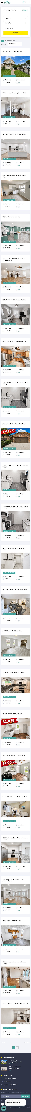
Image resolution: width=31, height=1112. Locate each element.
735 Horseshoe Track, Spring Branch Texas (14, 963)
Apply (19, 82)
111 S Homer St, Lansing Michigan (13, 51)
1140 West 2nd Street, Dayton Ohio (14, 755)
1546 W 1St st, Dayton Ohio (11, 217)
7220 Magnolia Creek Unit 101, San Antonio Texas (13, 880)
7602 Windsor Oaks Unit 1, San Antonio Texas (15, 383)
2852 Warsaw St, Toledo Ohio (12, 631)
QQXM (28, 1107)
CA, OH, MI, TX (8, 1081)
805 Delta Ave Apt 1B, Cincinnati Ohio (15, 589)
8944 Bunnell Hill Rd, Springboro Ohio (14, 341)
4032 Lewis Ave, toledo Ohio (12, 921)
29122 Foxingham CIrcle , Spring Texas (15, 796)
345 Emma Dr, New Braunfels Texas (14, 424)
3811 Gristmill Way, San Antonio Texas (15, 134)
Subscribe (25, 1096)
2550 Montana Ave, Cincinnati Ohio (14, 300)
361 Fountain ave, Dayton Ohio (12, 714)
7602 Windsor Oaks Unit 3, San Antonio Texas (15, 507)
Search (15, 33)
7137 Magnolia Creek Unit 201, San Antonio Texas (13, 259)
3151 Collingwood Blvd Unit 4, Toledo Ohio (14, 176)
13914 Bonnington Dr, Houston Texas (14, 672)
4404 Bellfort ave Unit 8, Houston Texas (13, 549)
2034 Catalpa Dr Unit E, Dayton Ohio (14, 93)
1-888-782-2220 (10, 1085)
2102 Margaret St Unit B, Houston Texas (15, 1003)
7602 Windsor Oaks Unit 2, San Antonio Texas (15, 466)
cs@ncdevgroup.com (10, 1078)
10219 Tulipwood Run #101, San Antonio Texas (15, 838)
